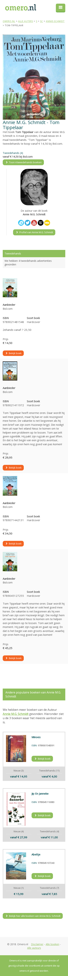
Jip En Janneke (40, 793)
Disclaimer (37, 944)
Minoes (36, 737)
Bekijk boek (15, 353)
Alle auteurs (34, 948)
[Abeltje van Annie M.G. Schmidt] (16, 865)
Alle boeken (52, 944)
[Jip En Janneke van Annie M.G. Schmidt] (16, 809)
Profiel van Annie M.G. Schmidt (36, 232)
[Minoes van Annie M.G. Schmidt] (16, 748)
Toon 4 (25, 162)
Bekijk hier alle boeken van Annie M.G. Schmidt (34, 916)
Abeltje (36, 854)
